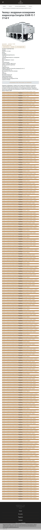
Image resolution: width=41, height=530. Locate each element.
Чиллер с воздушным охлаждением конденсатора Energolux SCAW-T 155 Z (18, 106)
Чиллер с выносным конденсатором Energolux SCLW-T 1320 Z (16, 210)
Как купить (20, 514)
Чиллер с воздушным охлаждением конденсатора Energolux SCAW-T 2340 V (19, 240)
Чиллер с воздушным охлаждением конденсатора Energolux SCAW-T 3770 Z (19, 411)
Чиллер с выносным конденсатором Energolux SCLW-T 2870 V (16, 408)
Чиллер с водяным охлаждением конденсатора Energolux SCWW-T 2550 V (18, 339)
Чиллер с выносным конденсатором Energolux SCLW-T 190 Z (15, 123)
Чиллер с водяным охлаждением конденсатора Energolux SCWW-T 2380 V (18, 260)
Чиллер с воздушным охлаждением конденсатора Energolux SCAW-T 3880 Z (19, 438)
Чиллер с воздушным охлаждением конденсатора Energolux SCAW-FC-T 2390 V (19, 267)
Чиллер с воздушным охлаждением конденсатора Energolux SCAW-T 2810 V (19, 421)
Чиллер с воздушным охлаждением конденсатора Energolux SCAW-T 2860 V (19, 435)
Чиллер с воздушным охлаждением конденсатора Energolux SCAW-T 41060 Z (19, 470)
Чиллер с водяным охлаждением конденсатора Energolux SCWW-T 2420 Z (18, 284)
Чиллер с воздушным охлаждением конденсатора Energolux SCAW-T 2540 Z (19, 326)
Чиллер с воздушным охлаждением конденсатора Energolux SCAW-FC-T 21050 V (20, 465)
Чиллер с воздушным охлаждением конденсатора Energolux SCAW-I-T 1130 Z (19, 156)
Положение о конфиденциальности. (11, 528)
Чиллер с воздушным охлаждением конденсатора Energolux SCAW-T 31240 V (19, 485)
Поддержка (20, 517)
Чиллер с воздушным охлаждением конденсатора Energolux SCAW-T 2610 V (19, 364)
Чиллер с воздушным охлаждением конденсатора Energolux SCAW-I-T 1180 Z (19, 178)
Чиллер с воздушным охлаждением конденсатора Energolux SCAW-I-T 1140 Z (19, 161)
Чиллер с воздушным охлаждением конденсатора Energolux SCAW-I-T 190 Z (19, 131)
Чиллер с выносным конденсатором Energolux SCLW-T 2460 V (16, 277)
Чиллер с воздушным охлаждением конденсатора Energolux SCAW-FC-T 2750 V (19, 401)
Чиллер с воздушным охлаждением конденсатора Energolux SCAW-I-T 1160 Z (19, 168)
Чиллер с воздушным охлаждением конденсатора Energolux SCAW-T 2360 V (19, 245)
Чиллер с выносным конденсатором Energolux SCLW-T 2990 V (16, 425)
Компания (20, 520)
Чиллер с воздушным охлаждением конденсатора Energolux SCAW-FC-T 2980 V (19, 455)
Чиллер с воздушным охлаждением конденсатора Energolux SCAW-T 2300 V (19, 220)
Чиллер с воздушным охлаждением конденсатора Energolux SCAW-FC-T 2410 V (19, 279)
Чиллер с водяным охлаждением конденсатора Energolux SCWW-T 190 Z (18, 128)
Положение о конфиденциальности (20, 506)
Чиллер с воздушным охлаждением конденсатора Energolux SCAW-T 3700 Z (19, 396)
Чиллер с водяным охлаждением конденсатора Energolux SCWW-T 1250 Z (18, 203)
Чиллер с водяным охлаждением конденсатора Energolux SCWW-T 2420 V (18, 282)
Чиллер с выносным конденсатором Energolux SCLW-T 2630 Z (16, 341)
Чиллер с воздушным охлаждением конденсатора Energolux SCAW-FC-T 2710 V (19, 393)
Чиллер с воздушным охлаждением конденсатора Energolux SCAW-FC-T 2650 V (19, 371)
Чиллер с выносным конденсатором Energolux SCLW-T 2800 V (16, 391)
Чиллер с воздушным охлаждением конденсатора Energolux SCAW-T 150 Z (18, 99)
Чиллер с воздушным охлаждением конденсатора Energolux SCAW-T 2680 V (19, 383)
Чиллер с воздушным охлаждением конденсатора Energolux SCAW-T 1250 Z (19, 205)
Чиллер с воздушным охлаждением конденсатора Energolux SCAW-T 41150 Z (19, 480)
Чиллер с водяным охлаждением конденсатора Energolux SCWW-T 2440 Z (18, 297)
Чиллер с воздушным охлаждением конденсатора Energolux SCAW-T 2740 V (19, 406)
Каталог (20, 511)
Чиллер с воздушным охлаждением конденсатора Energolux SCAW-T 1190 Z (19, 185)
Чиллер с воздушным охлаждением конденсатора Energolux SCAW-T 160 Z (18, 113)
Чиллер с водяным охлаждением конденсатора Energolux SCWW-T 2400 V (18, 272)
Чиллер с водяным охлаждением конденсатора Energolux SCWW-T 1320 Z (18, 222)
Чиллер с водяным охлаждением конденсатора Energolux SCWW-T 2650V (18, 378)
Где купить (4, 44)
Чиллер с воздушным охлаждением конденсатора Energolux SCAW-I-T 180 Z (19, 121)
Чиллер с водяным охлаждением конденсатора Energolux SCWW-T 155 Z (18, 104)
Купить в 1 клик (11, 44)
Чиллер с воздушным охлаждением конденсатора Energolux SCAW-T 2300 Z (19, 213)
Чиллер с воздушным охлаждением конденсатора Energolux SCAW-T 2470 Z (19, 302)
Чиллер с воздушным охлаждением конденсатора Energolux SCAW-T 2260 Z (19, 208)
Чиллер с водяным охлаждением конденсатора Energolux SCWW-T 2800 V (18, 413)
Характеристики (6, 46)
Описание (12, 46)
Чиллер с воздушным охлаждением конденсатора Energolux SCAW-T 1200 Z (19, 190)
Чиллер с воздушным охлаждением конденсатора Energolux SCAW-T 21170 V (19, 482)
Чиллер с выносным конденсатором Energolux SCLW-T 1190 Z (16, 170)
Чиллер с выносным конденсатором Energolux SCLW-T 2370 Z (16, 230)
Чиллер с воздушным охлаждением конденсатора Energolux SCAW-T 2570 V (19, 351)
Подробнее (20, 92)
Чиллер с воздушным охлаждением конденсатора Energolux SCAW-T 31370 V (19, 490)
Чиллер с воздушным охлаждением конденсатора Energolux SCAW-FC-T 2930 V (19, 443)
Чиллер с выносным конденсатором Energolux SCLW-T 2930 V (16, 416)
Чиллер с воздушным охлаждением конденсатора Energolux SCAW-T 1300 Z (19, 217)
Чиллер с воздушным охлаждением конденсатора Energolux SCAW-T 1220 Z (19, 198)
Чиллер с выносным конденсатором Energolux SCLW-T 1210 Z (16, 180)
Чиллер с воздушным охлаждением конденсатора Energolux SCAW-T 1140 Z (19, 158)
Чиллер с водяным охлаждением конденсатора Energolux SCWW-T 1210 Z (18, 193)
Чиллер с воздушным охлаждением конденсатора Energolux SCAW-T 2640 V (19, 376)
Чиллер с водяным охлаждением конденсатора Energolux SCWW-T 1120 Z (18, 143)
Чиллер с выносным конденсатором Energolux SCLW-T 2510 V (16, 294)
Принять (5, 528)
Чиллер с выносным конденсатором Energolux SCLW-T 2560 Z (16, 309)
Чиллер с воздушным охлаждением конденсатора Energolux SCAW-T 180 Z (18, 126)
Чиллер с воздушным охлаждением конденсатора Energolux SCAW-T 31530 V (19, 495)
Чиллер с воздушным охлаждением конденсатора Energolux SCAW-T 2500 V (19, 319)
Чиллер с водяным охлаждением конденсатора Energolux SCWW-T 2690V (18, 388)
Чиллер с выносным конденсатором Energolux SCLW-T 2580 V (16, 317)
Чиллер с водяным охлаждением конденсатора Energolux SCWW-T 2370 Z (18, 255)
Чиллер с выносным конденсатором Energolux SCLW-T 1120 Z (16, 136)
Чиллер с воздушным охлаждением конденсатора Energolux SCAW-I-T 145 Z (19, 94)
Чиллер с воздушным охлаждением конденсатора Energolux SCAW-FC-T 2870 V (19, 430)
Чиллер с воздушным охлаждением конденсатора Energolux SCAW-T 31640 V (19, 497)
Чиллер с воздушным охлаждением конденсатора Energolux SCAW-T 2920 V (19, 445)
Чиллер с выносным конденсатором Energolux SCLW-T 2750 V (16, 373)
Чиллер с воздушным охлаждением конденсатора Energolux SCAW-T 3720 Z (19, 398)
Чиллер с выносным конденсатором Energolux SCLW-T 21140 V (16, 458)
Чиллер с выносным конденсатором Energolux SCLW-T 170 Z (15, 109)
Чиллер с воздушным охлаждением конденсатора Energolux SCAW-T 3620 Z (19, 366)
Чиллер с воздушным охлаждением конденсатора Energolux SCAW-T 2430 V (19, 292)
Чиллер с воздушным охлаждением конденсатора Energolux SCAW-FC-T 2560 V (19, 336)
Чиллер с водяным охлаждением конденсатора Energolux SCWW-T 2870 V (18, 433)
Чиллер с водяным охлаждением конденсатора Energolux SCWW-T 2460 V (18, 304)
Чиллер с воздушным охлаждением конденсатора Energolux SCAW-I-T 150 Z (19, 101)
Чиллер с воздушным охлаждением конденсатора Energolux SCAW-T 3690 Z (19, 386)
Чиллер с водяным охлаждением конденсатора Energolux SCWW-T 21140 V (19, 477)
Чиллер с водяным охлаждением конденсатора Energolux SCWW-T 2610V (18, 361)
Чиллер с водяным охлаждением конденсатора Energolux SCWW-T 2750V (18, 403)
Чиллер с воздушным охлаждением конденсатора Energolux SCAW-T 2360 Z (19, 242)
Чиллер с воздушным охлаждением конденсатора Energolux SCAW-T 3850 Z (19, 428)
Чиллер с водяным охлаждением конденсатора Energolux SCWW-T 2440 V (18, 299)
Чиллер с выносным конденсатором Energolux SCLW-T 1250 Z (16, 195)
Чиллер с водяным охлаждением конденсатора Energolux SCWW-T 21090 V (19, 475)
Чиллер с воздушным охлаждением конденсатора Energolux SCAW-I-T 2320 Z (19, 227)
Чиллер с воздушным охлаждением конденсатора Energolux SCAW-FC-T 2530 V (19, 329)
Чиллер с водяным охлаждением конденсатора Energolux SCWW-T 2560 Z (18, 344)
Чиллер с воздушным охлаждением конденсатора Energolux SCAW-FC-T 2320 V (19, 225)
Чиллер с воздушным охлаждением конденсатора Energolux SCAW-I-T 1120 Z (19, 148)
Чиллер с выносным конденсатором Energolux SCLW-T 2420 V (16, 247)
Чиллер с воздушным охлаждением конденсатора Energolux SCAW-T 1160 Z (19, 173)
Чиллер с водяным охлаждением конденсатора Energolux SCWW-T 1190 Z (18, 183)
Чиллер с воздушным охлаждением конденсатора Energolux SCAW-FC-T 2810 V (19, 324)
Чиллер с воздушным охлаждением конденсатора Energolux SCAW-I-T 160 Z (19, 111)
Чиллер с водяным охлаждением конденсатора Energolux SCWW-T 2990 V (18, 460)
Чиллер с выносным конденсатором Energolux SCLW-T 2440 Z (16, 264)
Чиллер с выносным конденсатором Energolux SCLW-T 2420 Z (16, 252)
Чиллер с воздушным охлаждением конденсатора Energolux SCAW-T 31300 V (19, 487)
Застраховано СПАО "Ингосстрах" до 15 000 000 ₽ (21, 82)
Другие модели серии (20, 46)
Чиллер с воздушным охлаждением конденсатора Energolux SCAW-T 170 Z (18, 118)
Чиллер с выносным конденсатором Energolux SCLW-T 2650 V (16, 346)
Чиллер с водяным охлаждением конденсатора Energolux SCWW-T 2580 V (18, 354)
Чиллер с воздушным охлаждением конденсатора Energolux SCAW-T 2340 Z (19, 232)
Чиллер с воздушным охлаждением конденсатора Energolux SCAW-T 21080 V (19, 472)
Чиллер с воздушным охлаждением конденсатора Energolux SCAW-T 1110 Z (19, 138)
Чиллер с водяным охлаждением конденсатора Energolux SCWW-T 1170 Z (18, 175)
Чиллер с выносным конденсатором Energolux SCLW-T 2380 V (16, 235)
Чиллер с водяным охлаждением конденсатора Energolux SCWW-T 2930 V (18, 448)
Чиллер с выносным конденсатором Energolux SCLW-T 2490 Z (16, 287)
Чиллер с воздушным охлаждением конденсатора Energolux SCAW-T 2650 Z (19, 381)
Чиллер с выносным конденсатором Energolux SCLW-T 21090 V (16, 450)
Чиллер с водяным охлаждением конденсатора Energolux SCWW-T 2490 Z (18, 312)
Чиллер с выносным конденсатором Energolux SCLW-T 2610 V (16, 334)
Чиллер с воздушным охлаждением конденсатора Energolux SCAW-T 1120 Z (19, 146)
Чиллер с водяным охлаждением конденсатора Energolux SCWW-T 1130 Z (18, 153)
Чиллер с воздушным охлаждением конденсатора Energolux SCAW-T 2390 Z (19, 257)
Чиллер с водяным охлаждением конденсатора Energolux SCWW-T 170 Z (18, 116)
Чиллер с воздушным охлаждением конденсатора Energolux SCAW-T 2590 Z (19, 349)
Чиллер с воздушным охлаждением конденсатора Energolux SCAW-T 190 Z (18, 133)
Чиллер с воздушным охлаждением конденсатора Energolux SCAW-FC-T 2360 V (19, 250)
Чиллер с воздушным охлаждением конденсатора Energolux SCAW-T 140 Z (18, 91)
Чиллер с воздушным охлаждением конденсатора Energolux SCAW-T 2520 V (19, 331)
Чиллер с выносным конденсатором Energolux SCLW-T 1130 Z (16, 141)
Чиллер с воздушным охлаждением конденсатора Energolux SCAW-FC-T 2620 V (19, 359)
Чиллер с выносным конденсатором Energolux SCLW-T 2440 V (16, 262)
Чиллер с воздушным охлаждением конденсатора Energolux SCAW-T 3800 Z (19, 418)
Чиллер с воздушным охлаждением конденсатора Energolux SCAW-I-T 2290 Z (19, 215)
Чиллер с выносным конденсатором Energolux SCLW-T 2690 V (16, 356)
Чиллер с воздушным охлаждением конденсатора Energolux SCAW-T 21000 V (19, 463)
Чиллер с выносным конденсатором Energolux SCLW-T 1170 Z (16, 163)
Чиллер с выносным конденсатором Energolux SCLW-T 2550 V (16, 307)
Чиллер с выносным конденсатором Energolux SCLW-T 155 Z (15, 96)
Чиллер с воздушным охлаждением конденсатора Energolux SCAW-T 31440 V (19, 492)
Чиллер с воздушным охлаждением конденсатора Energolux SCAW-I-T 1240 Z (19, 200)
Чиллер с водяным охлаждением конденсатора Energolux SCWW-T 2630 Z (18, 368)
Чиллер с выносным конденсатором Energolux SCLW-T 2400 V (16, 237)
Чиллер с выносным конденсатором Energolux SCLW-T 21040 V (16, 440)
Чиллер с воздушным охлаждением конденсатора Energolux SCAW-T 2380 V (19, 269)
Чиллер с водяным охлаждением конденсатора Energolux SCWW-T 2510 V (18, 321)
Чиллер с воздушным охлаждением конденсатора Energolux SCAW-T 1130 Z (19, 151)
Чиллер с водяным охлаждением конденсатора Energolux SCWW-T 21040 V (19, 468)
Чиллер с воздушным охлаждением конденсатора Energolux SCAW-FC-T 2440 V (19, 289)
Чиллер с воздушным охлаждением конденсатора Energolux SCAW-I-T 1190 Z (19, 188)
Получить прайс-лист (6, 45)
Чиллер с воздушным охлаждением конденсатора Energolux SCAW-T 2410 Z (19, 274)
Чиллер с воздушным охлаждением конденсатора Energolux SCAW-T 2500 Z (19, 314)
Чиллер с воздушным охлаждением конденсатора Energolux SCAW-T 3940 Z (19, 453)
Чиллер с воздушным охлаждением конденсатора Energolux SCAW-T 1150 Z (19, 165)
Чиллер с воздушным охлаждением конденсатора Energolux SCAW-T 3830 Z (19, 423)
